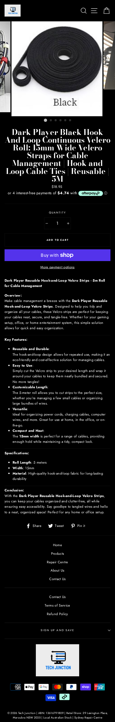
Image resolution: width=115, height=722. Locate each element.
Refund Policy (57, 613)
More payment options (57, 267)
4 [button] (60, 120)
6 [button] (70, 120)
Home (57, 545)
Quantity (57, 213)
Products (57, 553)
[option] (57, 68)
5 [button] (65, 120)
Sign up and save (57, 630)
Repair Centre (57, 562)
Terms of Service (57, 605)
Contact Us (57, 578)
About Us (57, 570)
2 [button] (51, 120)
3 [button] (56, 120)
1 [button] (45, 120)
